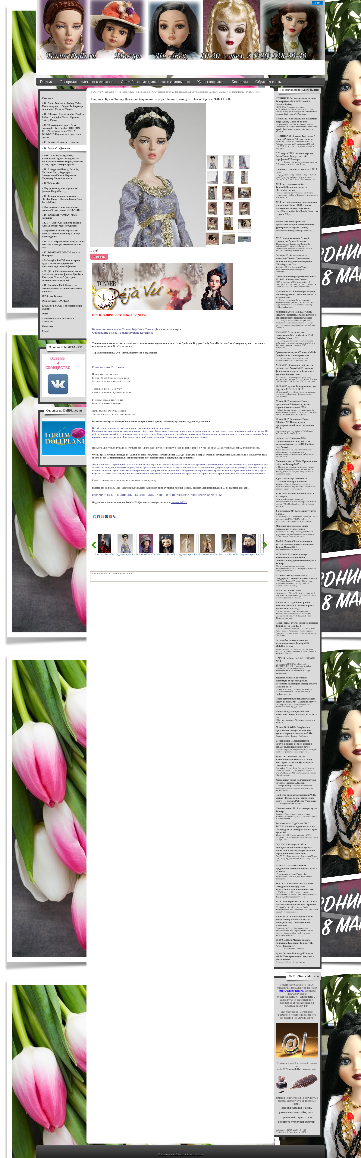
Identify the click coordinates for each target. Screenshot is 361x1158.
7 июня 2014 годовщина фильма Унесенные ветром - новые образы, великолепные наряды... (295, 605)
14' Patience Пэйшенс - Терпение (62, 142)
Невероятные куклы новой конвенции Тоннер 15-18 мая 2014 (297, 624)
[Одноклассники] (103, 516)
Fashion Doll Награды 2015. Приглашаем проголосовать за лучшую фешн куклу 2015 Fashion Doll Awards (295, 442)
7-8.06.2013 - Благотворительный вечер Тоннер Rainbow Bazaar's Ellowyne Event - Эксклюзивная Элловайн (294, 921)
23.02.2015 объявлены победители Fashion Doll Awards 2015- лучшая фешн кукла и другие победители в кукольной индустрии (295, 369)
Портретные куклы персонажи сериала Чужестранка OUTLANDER (62, 208)
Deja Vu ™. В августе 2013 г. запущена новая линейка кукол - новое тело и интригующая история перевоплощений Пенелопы (295, 849)
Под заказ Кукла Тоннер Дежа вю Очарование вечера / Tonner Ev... (125, 554)
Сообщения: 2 (282, 1132)
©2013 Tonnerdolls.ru (303, 976)
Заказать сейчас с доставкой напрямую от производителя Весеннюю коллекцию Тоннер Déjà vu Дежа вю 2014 (296, 682)
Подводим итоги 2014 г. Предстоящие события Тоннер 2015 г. (296, 463)
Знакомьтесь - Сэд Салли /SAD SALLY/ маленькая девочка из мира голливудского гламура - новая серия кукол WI (296, 828)
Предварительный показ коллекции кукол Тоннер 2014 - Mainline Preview (296, 700)
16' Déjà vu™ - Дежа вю (57, 148)
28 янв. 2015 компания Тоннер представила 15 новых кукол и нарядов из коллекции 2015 (292, 404)
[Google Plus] (111, 516)
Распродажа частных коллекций (86, 81)
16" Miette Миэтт (53, 183)
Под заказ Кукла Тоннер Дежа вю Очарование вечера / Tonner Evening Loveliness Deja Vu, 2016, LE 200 (171, 91)
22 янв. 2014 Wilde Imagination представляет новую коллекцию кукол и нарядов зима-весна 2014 (294, 730)
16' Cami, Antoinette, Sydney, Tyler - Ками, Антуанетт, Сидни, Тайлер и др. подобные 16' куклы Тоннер (62, 106)
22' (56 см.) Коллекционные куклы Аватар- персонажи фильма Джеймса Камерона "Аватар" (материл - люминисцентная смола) (62, 276)
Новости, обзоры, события (299, 89)
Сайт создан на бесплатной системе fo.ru (180, 1154)
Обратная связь (268, 81)
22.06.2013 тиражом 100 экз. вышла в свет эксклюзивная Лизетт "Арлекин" (296, 903)
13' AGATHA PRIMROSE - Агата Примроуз (61, 254)
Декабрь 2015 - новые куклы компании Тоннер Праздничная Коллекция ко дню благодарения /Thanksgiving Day (294, 260)
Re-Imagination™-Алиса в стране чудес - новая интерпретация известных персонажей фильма (61, 263)
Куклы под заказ (210, 81)
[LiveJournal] (115, 516)
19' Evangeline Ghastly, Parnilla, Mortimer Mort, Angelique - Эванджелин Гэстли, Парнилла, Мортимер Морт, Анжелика (60, 174)
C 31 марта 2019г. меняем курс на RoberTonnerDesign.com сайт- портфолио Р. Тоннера (294, 156)
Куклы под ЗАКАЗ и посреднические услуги (62, 307)
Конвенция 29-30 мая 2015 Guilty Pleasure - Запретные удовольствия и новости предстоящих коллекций (296, 314)
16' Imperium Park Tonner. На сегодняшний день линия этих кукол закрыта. (62, 288)
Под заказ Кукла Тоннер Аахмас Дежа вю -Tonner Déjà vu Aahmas (187, 554)
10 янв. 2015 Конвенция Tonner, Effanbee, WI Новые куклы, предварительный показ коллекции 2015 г (295, 424)
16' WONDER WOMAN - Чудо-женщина (60, 216)
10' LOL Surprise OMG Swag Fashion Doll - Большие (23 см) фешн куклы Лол (63, 244)
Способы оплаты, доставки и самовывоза (155, 81)
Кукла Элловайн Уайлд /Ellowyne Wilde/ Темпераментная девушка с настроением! (295, 956)
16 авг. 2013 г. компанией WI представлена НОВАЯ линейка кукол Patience (296, 868)
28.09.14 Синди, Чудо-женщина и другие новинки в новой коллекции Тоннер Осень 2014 (295, 543)
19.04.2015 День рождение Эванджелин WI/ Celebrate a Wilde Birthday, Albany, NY (295, 335)
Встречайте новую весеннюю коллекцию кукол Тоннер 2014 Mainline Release (292, 643)
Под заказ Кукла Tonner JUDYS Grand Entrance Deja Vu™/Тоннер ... (104, 554)
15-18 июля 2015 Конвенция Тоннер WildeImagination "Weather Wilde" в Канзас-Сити (296, 294)
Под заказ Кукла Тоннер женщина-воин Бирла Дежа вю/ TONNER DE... (207, 554)
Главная (46, 81)
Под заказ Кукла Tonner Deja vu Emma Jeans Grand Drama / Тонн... (249, 554)
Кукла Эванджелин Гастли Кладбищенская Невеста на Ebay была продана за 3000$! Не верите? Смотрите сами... (295, 761)
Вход (317, 3)
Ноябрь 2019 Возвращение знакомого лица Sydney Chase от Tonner (297, 120)
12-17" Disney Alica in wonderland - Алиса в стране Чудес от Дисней (62, 224)
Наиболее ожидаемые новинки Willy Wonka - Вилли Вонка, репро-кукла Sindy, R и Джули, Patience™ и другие (296, 797)
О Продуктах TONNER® (55, 300)
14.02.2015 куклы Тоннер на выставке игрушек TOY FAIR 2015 (297, 388)
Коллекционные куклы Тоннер (245, 91)
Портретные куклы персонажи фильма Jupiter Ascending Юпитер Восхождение (61, 233)
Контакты (240, 81)
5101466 (288, 1130)
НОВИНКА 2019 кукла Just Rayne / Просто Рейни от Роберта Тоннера (295, 137)
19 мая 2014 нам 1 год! (288, 590)
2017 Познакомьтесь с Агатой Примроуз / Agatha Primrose (292, 239)
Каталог (46, 98)
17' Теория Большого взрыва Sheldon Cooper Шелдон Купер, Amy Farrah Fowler (62, 199)
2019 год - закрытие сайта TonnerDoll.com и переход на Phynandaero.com (291, 187)
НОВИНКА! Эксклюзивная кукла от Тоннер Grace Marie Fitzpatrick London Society (296, 101)
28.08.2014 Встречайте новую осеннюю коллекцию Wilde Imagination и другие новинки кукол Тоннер (296, 559)
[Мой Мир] (107, 516)
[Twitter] (95, 516)
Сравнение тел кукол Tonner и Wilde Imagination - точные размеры (296, 354)
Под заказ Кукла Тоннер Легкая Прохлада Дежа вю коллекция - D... (166, 554)
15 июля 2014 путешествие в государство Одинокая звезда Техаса (296, 577)
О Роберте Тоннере (52, 296)
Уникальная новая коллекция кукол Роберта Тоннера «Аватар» (296, 781)
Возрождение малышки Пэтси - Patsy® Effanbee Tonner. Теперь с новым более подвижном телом (294, 743)
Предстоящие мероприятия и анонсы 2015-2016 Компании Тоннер (296, 278)
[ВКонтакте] (99, 516)
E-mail (45, 331)
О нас (45, 313)
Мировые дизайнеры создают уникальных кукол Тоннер (292, 527)
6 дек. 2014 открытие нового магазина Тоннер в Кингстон (291, 480)
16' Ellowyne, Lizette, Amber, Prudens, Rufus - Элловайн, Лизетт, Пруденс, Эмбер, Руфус (63, 117)
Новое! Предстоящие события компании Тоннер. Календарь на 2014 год (296, 714)
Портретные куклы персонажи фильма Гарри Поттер (59, 190)
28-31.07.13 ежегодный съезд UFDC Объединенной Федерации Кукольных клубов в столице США (295, 886)
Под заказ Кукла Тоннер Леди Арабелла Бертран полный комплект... (228, 554)
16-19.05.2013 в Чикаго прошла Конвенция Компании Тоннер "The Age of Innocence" (295, 942)
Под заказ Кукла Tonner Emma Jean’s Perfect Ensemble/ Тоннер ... (145, 554)
